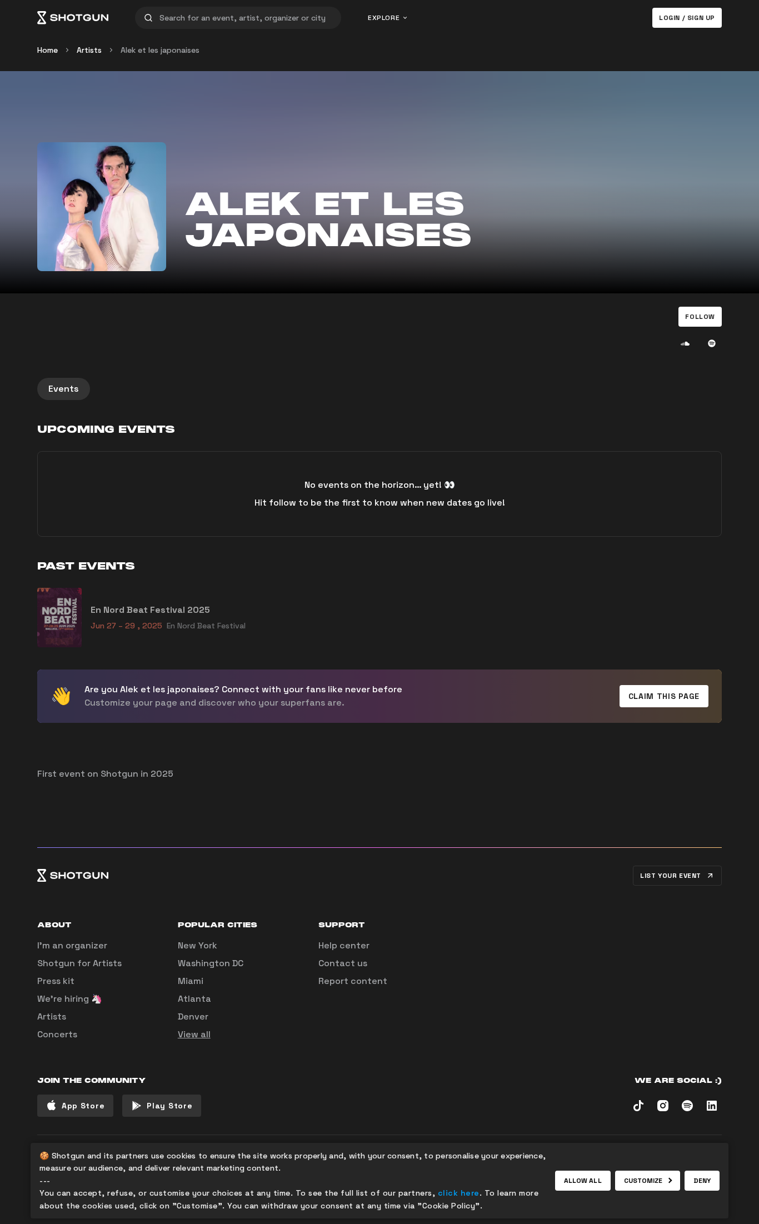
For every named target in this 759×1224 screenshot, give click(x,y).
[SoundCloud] (685, 343)
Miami (190, 981)
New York (197, 945)
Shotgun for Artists (79, 963)
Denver (193, 1016)
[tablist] (379, 389)
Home (47, 50)
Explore (384, 17)
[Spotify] (712, 343)
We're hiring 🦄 (69, 999)
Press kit (55, 981)
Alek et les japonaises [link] (160, 50)
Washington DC (210, 963)
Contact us (342, 963)
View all (194, 1034)
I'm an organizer (72, 945)
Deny (702, 1180)
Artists (89, 50)
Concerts (57, 1034)
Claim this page (664, 696)
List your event (670, 875)
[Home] (72, 17)
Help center (343, 945)
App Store (83, 1106)
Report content (352, 981)
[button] (700, 317)
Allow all (583, 1180)
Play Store (169, 1106)
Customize (643, 1180)
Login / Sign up (687, 17)
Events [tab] (63, 388)
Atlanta (194, 999)
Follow (700, 316)
